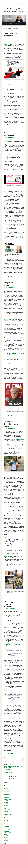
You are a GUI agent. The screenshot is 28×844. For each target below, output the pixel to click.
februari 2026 (6, 791)
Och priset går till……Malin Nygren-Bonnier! (11, 424)
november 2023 (7, 829)
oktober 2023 (6, 831)
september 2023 (7, 832)
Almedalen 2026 (7, 767)
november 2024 (7, 811)
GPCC (13, 518)
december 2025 (7, 794)
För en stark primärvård (9, 772)
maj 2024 (6, 820)
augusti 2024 (6, 816)
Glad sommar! (7, 769)
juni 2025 (6, 800)
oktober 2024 (6, 813)
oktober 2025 (6, 797)
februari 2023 (6, 841)
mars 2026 (6, 790)
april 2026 (6, 788)
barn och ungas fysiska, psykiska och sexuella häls (12, 645)
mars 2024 (6, 823)
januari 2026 (6, 793)
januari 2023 (6, 843)
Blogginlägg (10, 126)
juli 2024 (5, 817)
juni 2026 (6, 785)
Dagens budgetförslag (9, 134)
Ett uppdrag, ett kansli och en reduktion (9, 604)
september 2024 (7, 814)
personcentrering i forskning (10, 519)
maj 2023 (6, 837)
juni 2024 (6, 819)
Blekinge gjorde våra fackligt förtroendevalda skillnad (14, 354)
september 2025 (7, 799)
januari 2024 (6, 826)
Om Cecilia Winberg (9, 23)
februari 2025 (6, 806)
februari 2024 (6, 825)
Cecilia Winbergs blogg (13, 8)
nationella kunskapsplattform (17, 439)
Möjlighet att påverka (8, 284)
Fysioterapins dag (8, 556)
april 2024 (6, 822)
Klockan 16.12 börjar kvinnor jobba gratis (13, 766)
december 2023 (7, 828)
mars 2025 (6, 805)
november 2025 (7, 796)
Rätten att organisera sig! (9, 771)
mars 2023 (6, 840)
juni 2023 (6, 835)
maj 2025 (6, 802)
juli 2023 (5, 834)
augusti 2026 (6, 784)
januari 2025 (6, 808)
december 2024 (7, 809)
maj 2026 (6, 787)
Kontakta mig (19, 23)
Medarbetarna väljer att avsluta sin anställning (14, 341)
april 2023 (6, 838)
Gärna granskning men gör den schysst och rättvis (11, 35)
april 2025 (6, 803)
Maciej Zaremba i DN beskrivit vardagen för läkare (13, 43)
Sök (4, 757)
